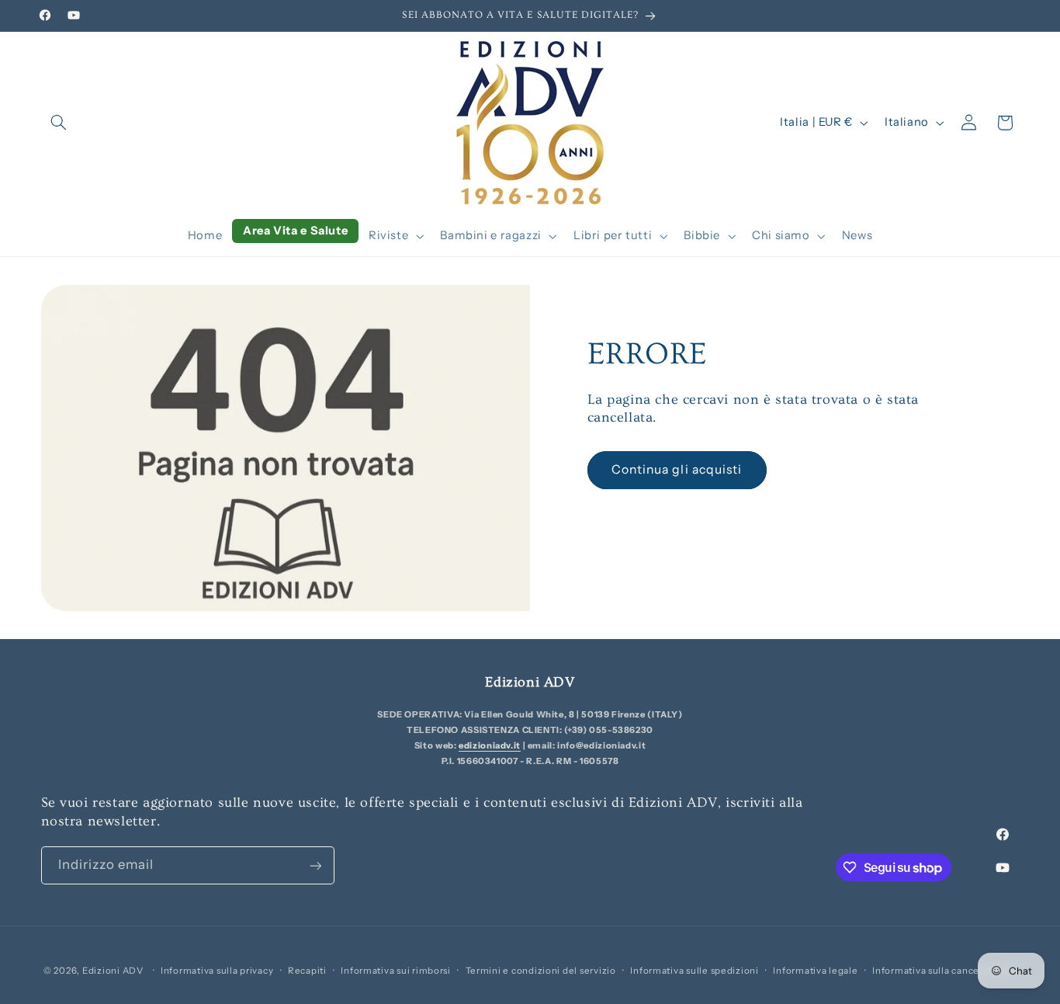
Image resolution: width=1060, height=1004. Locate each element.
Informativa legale (815, 970)
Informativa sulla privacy (217, 970)
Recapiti (307, 970)
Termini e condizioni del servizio (541, 970)
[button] (59, 123)
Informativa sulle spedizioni (694, 970)
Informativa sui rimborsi (396, 970)
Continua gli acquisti (676, 469)
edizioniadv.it (490, 745)
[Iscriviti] (315, 865)
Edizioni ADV (113, 970)
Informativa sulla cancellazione (944, 970)
